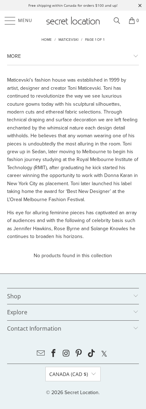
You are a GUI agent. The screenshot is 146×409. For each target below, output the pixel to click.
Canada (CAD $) (68, 374)
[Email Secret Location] (41, 353)
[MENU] (6, 20)
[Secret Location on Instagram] (66, 353)
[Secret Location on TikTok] (91, 353)
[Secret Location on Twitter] (104, 353)
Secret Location (81, 392)
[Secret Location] (73, 21)
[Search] (117, 20)
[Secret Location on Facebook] (54, 353)
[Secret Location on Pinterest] (79, 353)
